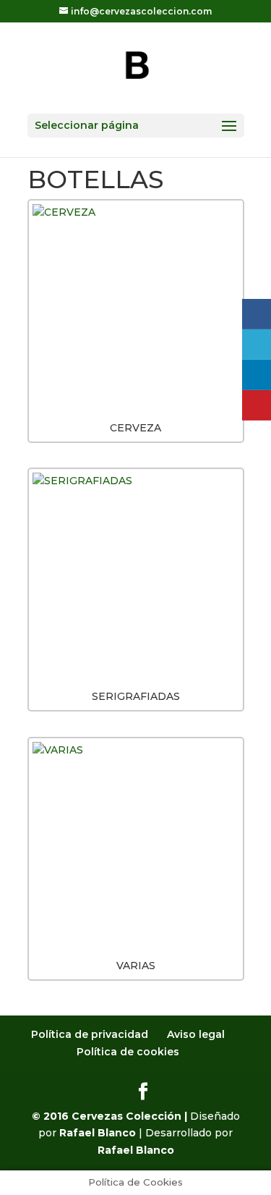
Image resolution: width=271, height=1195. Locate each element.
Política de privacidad (89, 1034)
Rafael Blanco (97, 1132)
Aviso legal (196, 1034)
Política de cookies (128, 1051)
